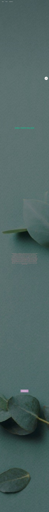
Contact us (11, 1)
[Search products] (46, 78)
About (6, 1)
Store (3, 1)
